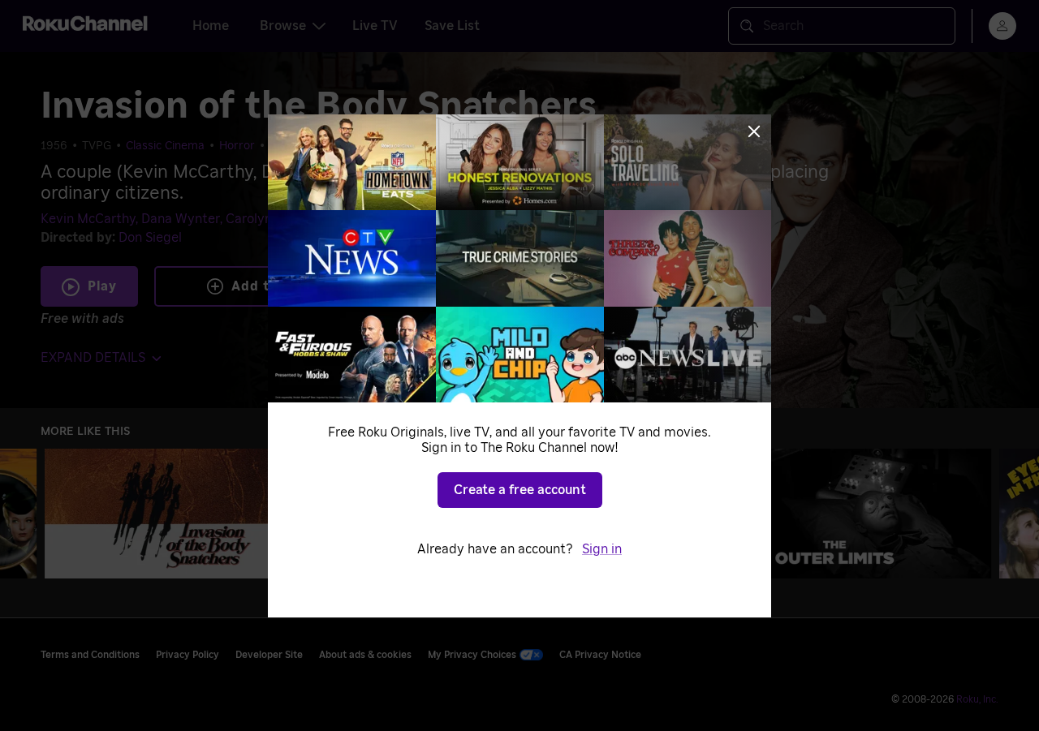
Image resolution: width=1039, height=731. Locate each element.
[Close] (754, 131)
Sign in (602, 549)
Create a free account (520, 490)
